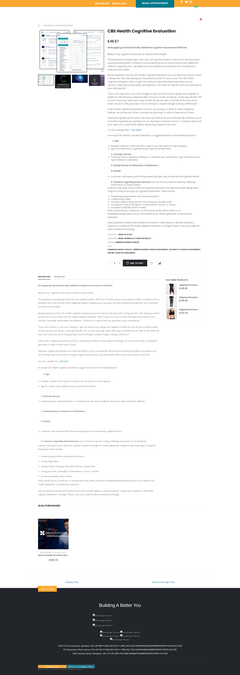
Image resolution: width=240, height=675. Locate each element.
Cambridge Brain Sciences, (120, 249)
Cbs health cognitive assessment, (185, 249)
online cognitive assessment (121, 253)
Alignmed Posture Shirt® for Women (197, 297)
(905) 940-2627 (102, 3)
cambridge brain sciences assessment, (150, 249)
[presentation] (41, 81)
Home (39, 25)
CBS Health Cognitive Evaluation (142, 31)
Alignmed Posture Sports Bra (194, 309)
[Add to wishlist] (151, 263)
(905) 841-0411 (119, 3)
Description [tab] (44, 276)
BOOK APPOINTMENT (155, 3)
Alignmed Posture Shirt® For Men (195, 285)
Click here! (136, 129)
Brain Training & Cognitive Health (134, 238)
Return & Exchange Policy (163, 582)
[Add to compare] (159, 263)
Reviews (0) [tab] (59, 276)
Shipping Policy (72, 582)
